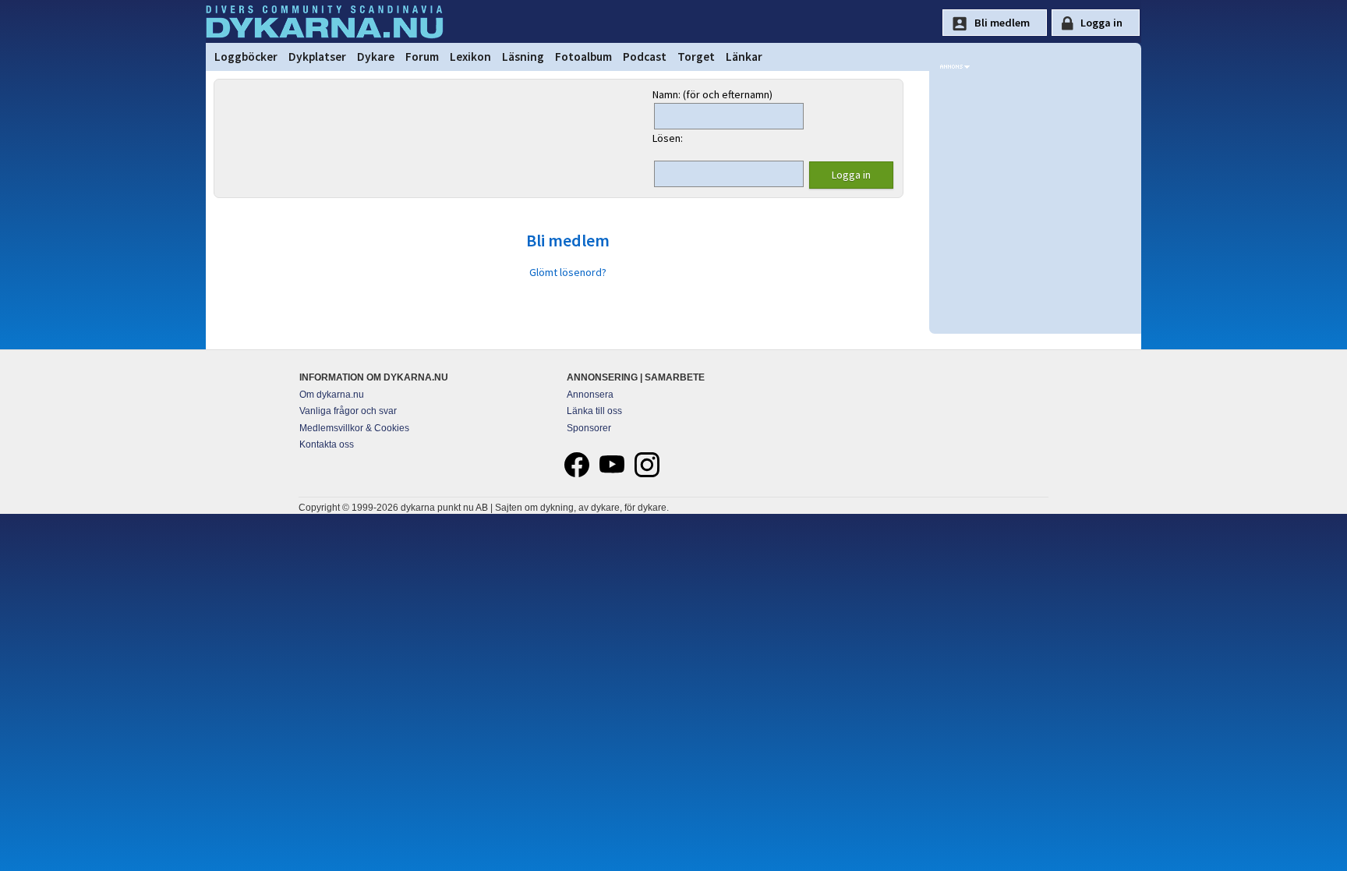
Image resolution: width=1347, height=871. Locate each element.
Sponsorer (589, 428)
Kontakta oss (326, 444)
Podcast (644, 56)
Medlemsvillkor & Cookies (354, 428)
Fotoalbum (583, 56)
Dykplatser (317, 56)
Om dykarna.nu (331, 394)
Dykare (375, 56)
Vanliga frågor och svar (348, 410)
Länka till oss (594, 410)
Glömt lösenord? (567, 272)
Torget (696, 56)
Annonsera (590, 394)
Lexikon (470, 56)
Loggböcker (246, 56)
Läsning (523, 56)
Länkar (744, 56)
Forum (422, 56)
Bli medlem (568, 240)
